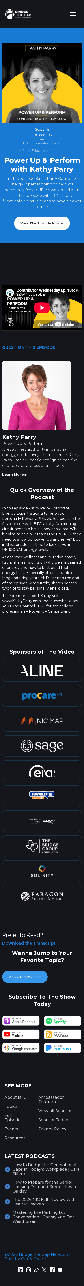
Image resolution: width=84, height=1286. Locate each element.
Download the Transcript (28, 943)
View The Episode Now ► (42, 223)
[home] (17, 14)
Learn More (14, 474)
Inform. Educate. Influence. (40, 151)
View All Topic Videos (25, 977)
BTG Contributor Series (41, 143)
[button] (73, 14)
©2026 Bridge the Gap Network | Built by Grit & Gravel (37, 1256)
